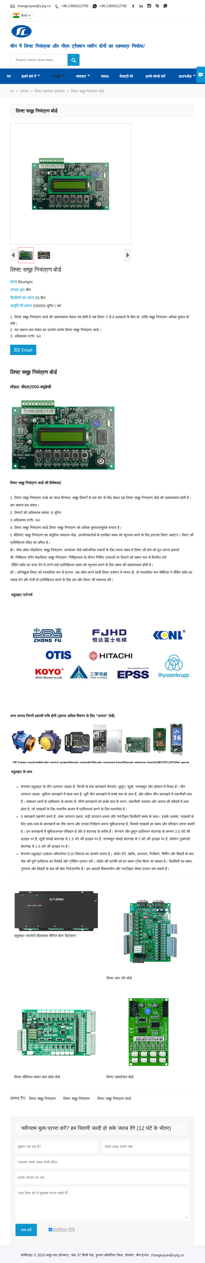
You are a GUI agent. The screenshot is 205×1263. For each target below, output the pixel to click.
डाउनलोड (185, 76)
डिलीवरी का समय (22, 297)
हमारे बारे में (29, 76)
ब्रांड (14, 281)
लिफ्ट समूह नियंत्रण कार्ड (114, 1098)
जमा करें (26, 1230)
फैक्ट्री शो (126, 76)
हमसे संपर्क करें (155, 76)
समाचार (81, 76)
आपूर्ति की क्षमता (21, 305)
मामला (105, 76)
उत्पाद (57, 76)
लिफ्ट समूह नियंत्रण (42, 1098)
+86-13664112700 (74, 6)
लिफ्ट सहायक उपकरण (50, 91)
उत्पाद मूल (18, 289)
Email (23, 349)
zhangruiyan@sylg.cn (34, 6)
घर (9, 76)
